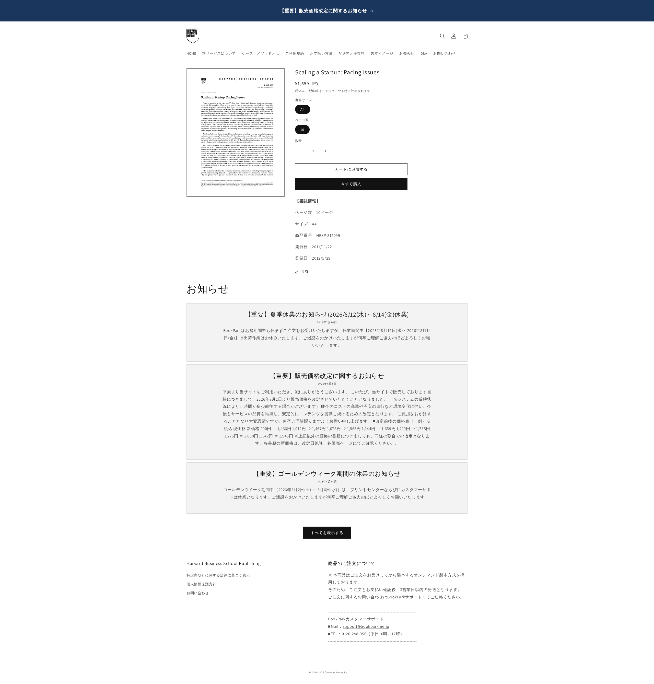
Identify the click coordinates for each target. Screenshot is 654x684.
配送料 (314, 91)
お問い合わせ (197, 593)
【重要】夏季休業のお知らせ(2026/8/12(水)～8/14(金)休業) (327, 314)
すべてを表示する (327, 532)
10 (302, 129)
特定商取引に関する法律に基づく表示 (218, 575)
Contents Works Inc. (336, 672)
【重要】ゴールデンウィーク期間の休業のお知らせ (327, 474)
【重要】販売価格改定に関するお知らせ (327, 376)
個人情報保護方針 (201, 584)
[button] (442, 36)
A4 (302, 109)
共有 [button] (304, 271)
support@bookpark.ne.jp (366, 626)
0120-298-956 (354, 633)
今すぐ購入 (351, 183)
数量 (298, 141)
